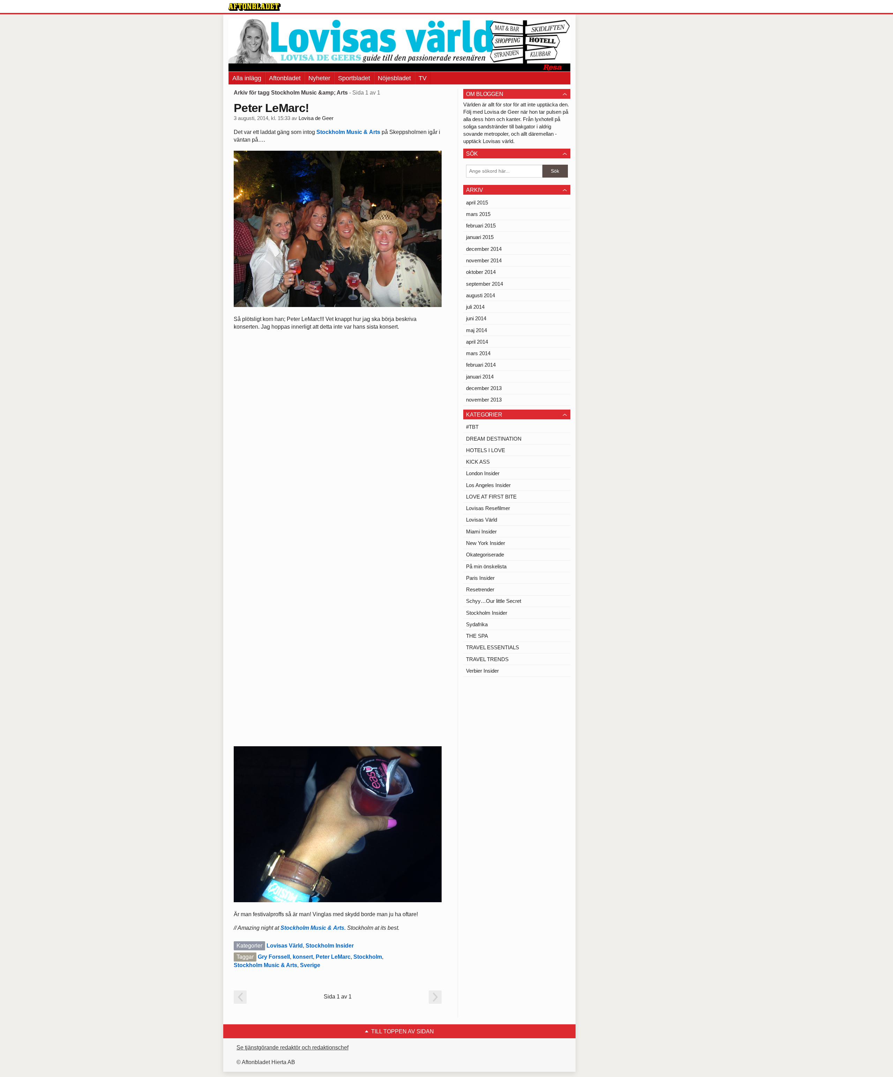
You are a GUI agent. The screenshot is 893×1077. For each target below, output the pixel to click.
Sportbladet (354, 78)
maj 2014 (476, 330)
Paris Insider (480, 578)
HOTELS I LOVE (485, 450)
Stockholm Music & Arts (348, 132)
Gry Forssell (274, 957)
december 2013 (484, 388)
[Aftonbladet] (254, 7)
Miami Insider (481, 531)
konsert (303, 957)
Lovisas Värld (285, 946)
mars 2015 (478, 214)
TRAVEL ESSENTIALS (492, 647)
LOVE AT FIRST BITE (491, 497)
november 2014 (484, 260)
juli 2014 (475, 307)
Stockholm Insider (330, 946)
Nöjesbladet (394, 78)
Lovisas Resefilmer (488, 508)
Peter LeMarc (333, 957)
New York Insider (485, 543)
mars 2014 (478, 353)
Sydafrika (477, 624)
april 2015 (477, 202)
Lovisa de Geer (316, 118)
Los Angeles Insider (488, 485)
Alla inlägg (246, 78)
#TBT (472, 427)
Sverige (310, 965)
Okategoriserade (485, 555)
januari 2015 (480, 237)
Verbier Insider (482, 671)
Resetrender (480, 589)
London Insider (483, 473)
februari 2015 (481, 226)
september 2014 (484, 284)
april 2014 (477, 342)
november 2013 (484, 400)
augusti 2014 (480, 295)
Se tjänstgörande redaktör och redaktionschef (292, 1047)
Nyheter (319, 78)
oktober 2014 (481, 272)
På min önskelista (486, 566)
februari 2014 (481, 365)
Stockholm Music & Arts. (313, 928)
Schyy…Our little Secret (493, 601)
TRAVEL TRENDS (487, 659)
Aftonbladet (285, 78)
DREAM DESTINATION (493, 439)
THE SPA (477, 636)
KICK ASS (478, 462)
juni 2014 (476, 318)
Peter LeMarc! (271, 107)
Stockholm (367, 957)
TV (423, 78)
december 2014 (484, 249)
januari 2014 (480, 377)
